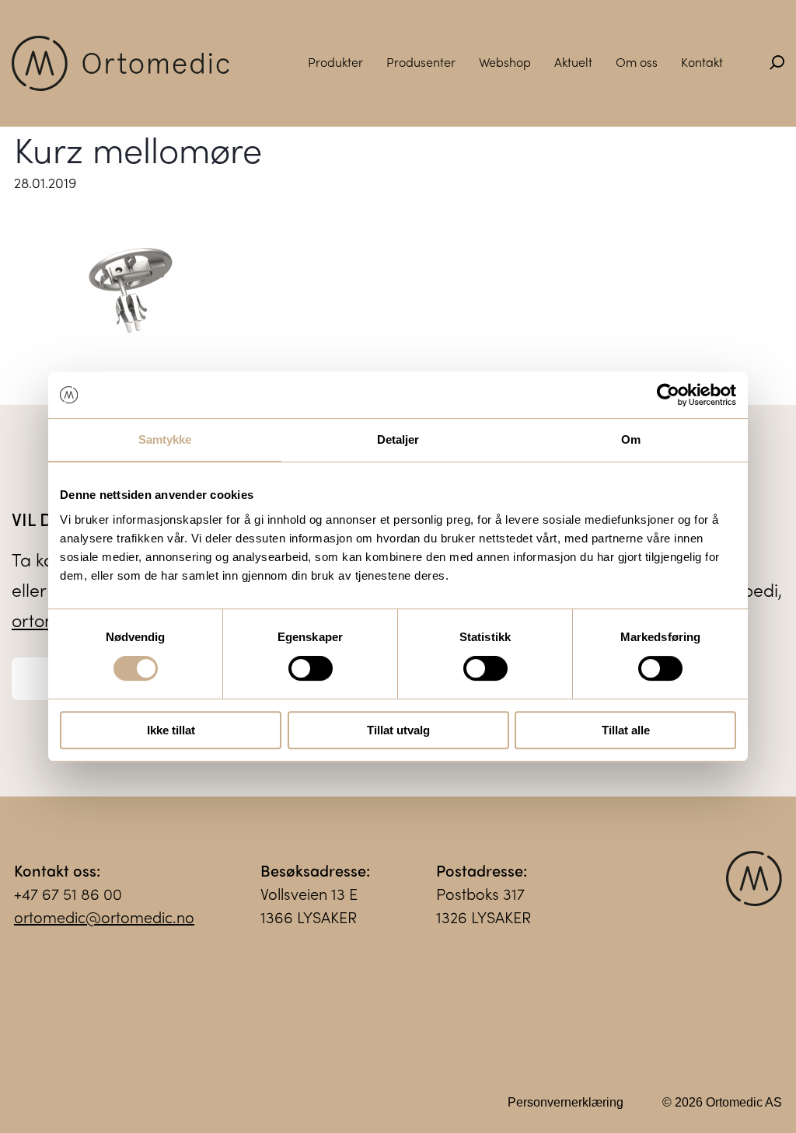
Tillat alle (626, 730)
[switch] (310, 668)
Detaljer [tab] (398, 439)
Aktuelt (573, 62)
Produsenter (421, 62)
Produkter (335, 62)
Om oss (637, 62)
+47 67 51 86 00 (68, 893)
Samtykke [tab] (165, 439)
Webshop (505, 62)
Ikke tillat (171, 730)
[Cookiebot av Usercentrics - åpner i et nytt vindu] (668, 394)
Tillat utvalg (398, 730)
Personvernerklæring (565, 1102)
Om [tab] (631, 439)
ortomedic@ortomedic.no (104, 916)
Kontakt (702, 62)
